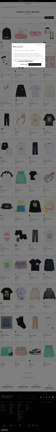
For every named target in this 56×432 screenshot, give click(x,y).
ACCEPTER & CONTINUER (35, 64)
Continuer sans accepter (40, 44)
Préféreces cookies (24, 64)
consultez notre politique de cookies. (26, 61)
